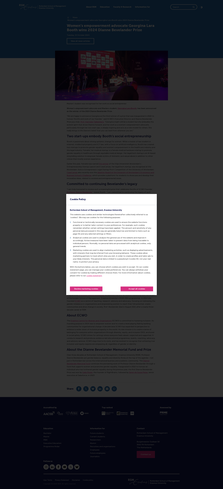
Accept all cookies (137, 289)
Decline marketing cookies (86, 289)
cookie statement (94, 276)
